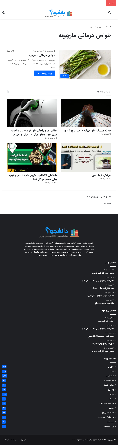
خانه (108, 27)
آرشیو (23, 440)
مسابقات (110, 422)
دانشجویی (110, 375)
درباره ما (6, 440)
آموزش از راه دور (101, 175)
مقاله (112, 394)
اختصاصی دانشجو (106, 403)
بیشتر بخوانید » (45, 73)
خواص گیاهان (108, 385)
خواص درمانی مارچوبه (42, 55)
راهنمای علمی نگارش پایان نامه (99, 196)
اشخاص (111, 408)
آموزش (111, 366)
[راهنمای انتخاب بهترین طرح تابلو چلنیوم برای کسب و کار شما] (32, 157)
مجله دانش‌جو (108, 412)
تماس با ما (15, 440)
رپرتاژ (111, 399)
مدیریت (50, 51)
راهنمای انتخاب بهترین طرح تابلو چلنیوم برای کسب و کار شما (33, 177)
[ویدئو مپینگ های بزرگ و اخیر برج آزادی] (86, 113)
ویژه (112, 371)
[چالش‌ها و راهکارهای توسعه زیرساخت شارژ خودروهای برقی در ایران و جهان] (32, 113)
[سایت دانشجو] (59, 12)
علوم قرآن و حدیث (106, 417)
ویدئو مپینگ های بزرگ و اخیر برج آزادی (87, 130)
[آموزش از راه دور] (86, 157)
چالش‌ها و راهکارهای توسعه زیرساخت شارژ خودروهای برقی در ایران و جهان (34, 132)
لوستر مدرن (106, 203)
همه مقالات (109, 380)
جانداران (111, 389)
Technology (109, 426)
